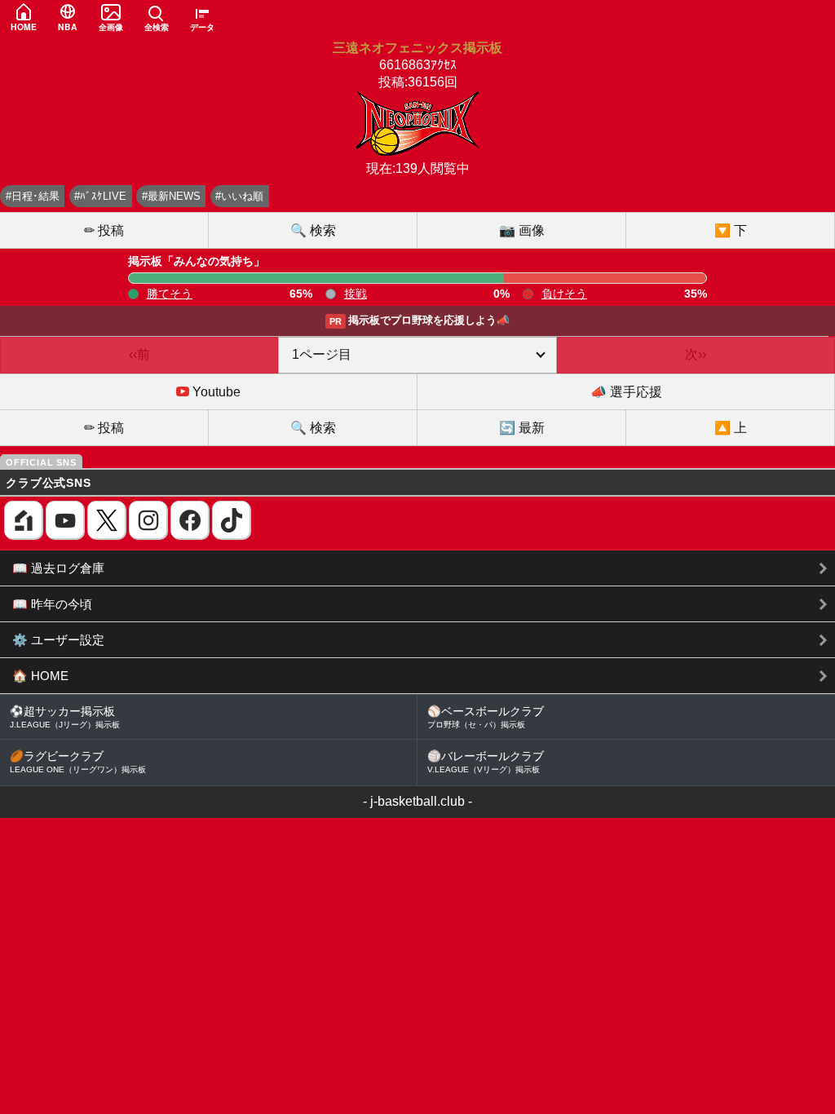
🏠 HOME (40, 676)
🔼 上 (730, 428)
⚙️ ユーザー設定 (58, 640)
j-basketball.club (417, 801)
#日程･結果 (33, 196)
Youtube (215, 392)
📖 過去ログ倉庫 (58, 568)
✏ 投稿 (104, 230)
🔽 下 (730, 230)
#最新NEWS (171, 196)
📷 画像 (522, 230)
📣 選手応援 (626, 392)
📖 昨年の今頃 (52, 604)
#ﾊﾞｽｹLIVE (100, 196)
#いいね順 (239, 196)
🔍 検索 (313, 230)
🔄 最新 (522, 428)
